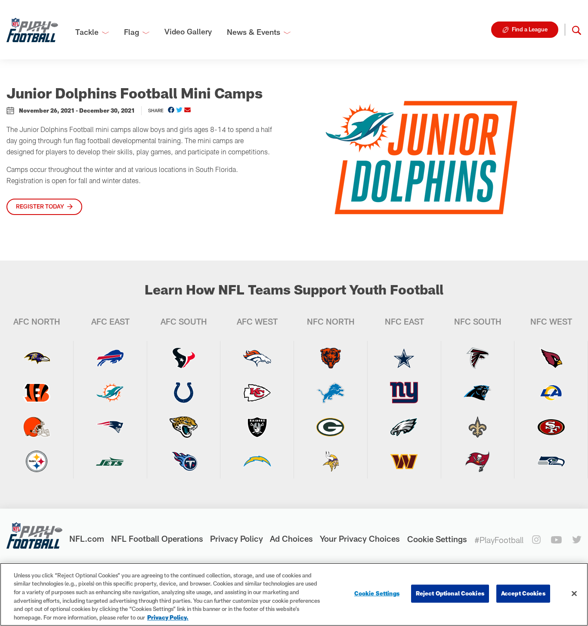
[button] (577, 30)
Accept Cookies (523, 593)
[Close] (574, 593)
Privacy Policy (236, 538)
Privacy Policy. (168, 617)
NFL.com (86, 538)
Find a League (530, 29)
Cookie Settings (437, 539)
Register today (40, 206)
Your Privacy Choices (360, 538)
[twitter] (577, 539)
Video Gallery (188, 31)
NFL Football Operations (157, 538)
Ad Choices (291, 538)
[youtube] (556, 539)
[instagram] (536, 539)
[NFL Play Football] (32, 29)
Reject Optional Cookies (450, 593)
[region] (294, 594)
